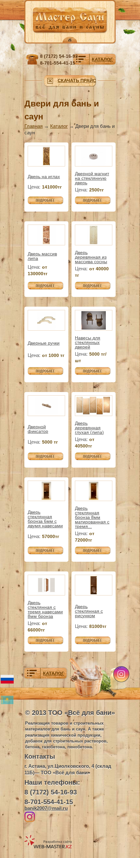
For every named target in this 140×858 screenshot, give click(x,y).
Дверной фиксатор (38, 429)
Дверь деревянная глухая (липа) (89, 428)
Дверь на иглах (44, 176)
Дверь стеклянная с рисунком (89, 611)
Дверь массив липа (42, 256)
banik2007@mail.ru (46, 808)
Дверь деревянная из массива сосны (91, 257)
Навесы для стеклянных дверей (87, 342)
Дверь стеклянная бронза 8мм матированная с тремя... (92, 517)
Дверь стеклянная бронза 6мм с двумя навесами (45, 518)
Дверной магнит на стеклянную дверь (92, 178)
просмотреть (42, 199)
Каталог (59, 126)
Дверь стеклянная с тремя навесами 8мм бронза (45, 609)
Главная (33, 126)
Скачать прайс (77, 80)
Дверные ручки (44, 343)
